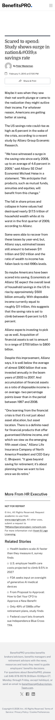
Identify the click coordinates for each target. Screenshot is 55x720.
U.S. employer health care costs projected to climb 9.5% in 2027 (27, 568)
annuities (11, 188)
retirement (26, 464)
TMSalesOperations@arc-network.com (25, 527)
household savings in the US (27, 287)
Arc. (22, 708)
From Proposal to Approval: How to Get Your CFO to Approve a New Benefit (25, 597)
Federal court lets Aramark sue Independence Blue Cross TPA (25, 621)
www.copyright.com (15, 519)
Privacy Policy (21, 712)
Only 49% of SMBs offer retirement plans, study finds (25, 609)
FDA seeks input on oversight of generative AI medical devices (26, 582)
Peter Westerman (24, 66)
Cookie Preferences (40, 712)
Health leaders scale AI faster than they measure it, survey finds (27, 553)
